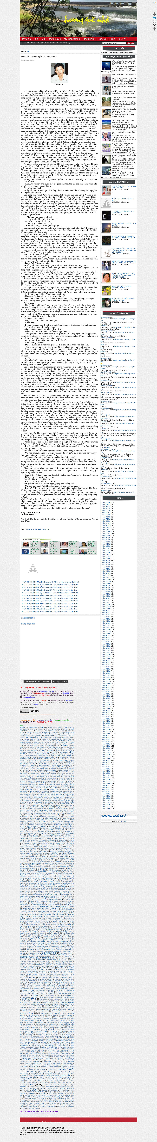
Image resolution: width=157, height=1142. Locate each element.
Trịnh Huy (28, 1063)
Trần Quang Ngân (49, 1045)
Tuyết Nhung (51, 1080)
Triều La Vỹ (65, 1060)
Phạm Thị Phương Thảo (47, 968)
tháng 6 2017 (106, 667)
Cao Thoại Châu (25, 740)
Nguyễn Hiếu (41, 888)
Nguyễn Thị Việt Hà (52, 933)
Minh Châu (25, 856)
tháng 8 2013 (106, 763)
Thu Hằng (53, 1015)
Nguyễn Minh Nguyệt (40, 899)
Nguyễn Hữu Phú (38, 893)
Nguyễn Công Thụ (58, 875)
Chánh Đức (64, 742)
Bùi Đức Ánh (36, 736)
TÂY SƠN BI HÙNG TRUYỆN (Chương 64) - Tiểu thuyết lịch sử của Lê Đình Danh (51, 598)
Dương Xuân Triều (25, 758)
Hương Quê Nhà (106, 331)
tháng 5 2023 (106, 542)
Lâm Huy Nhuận (32, 826)
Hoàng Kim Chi (24, 792)
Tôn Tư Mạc (49, 1026)
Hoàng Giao (23, 791)
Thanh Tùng (68, 1006)
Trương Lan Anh (26, 1075)
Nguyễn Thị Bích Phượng (43, 921)
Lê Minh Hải (49, 831)
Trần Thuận (64, 1053)
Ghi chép (64, 776)
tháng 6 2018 (106, 642)
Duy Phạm (61, 754)
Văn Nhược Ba (64, 1086)
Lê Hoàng (45, 830)
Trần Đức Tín (34, 1036)
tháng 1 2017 (106, 677)
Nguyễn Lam (68, 896)
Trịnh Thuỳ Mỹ (37, 1063)
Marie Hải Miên (27, 855)
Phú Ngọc (40, 980)
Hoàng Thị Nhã (67, 796)
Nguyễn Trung (62, 938)
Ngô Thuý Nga (59, 868)
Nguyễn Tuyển (34, 940)
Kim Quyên (30, 821)
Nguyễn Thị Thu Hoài (31, 931)
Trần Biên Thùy (53, 1033)
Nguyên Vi (64, 945)
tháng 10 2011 (106, 808)
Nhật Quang (67, 951)
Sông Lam (25, 992)
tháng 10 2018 (106, 633)
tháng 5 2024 (106, 521)
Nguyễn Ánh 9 (67, 871)
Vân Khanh (26, 1090)
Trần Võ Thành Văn (28, 1060)
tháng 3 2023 (106, 546)
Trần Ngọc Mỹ (44, 1042)
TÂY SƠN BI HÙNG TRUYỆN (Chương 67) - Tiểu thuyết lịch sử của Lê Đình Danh (51, 590)
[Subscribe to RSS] (78, 535)
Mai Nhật (22, 853)
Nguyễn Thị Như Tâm (64, 926)
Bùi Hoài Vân (49, 735)
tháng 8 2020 (106, 588)
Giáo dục (40, 778)
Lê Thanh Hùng (56, 835)
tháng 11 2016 (106, 681)
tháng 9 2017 (106, 661)
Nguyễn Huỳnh (67, 891)
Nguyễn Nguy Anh (46, 906)
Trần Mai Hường (38, 1040)
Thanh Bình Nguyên (67, 1002)
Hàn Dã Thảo (31, 783)
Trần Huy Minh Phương (37, 1037)
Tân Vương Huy (69, 997)
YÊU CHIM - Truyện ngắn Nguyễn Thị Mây (121, 287)
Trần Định (38, 1034)
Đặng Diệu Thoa (67, 763)
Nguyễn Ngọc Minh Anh (55, 904)
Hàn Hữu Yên (52, 783)
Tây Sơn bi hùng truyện (44, 1000)
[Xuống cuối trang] (154, 30)
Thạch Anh (56, 1000)
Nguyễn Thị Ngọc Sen (48, 926)
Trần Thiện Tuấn (40, 1053)
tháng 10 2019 (106, 608)
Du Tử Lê (31, 754)
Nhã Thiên (68, 949)
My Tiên (29, 861)
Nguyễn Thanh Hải (56, 916)
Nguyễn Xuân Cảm (57, 946)
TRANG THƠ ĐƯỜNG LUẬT (39, 1031)
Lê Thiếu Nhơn (59, 838)
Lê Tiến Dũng (41, 840)
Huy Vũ (25, 808)
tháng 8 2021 (106, 563)
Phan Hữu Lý (64, 972)
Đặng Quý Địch (56, 765)
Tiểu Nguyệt (28, 1022)
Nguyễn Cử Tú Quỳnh (35, 876)
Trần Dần (62, 1033)
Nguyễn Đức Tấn (25, 886)
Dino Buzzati (63, 752)
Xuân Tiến (71, 1106)
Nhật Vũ (30, 953)
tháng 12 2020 (106, 579)
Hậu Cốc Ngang (69, 784)
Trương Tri (68, 1077)
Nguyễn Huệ (63, 889)
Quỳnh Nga (57, 987)
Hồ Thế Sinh (44, 803)
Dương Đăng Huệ (30, 755)
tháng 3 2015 (106, 723)
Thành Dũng (26, 1004)
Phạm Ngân (39, 964)
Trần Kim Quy (40, 1039)
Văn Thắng (40, 1088)
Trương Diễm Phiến (61, 1072)
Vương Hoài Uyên (65, 1105)
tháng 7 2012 (106, 790)
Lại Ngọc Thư (59, 823)
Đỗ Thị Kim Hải (35, 775)
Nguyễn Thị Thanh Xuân (38, 930)
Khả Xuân (71, 816)
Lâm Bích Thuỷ (57, 824)
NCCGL (26, 863)
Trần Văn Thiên (49, 1058)
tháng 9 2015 (106, 711)
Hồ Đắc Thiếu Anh (58, 800)
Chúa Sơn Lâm (29, 748)
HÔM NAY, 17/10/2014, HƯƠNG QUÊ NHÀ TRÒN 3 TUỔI (122, 144)
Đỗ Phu (53, 773)
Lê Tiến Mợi (50, 840)
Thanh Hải (35, 1004)
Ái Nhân (22, 727)
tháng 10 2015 (106, 708)
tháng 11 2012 (106, 781)
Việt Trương (68, 1092)
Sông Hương (70, 990)
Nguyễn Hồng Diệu (51, 889)
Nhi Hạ (37, 953)
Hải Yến (69, 781)
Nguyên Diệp (48, 876)
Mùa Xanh (52, 860)
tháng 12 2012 (106, 779)
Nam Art (42, 861)
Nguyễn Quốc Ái (67, 911)
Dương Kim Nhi (66, 755)
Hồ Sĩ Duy (59, 802)
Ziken (37, 1108)
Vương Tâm (23, 1106)
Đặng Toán (44, 767)
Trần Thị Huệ (25, 1050)
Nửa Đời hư (68, 956)
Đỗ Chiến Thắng (64, 772)
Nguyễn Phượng (37, 909)
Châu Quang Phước (62, 744)
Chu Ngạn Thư (41, 747)
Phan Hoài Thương (30, 972)
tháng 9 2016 (106, 686)
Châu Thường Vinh (31, 745)
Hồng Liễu (69, 805)
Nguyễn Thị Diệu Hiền (32, 923)
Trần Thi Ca (58, 1048)
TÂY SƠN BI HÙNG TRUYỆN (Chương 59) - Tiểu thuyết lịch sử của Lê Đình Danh (51, 612)
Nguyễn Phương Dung (51, 909)
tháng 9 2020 (106, 586)
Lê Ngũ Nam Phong (45, 833)
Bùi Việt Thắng (64, 737)
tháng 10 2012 (106, 783)
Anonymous (105, 317)
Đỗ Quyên (61, 773)
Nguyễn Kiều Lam (66, 894)
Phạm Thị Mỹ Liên (30, 968)
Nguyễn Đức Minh (54, 883)
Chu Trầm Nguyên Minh (56, 747)
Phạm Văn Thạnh (33, 971)
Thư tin (38, 1020)
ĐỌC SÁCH (52, 772)
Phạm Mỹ (30, 964)
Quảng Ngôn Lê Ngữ (39, 985)
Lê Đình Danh (29, 529)
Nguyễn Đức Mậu (42, 883)
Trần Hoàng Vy (55, 1036)
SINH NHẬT (50, 990)
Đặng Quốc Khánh (43, 765)
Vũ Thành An (23, 1103)
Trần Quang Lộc (36, 1045)
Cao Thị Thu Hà (56, 739)
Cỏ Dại (39, 748)
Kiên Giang (31, 819)
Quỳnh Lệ (48, 987)
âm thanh (40, 729)
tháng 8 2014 (106, 738)
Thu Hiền (61, 1015)
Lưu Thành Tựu (43, 848)
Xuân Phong (51, 1106)
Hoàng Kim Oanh (35, 792)
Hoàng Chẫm (54, 789)
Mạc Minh (69, 850)
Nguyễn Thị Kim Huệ (58, 924)
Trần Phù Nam (49, 1044)
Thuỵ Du (65, 1017)
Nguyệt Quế (40, 949)
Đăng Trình (53, 767)
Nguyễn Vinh (30, 946)
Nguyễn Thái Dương (45, 914)
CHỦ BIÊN (63, 745)
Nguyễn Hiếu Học (53, 888)
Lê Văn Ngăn (54, 841)
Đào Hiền (69, 758)
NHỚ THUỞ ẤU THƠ (49, 953)
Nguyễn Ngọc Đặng (65, 903)
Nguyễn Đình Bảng (66, 880)
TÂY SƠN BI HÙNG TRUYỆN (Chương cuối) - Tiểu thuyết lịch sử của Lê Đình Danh (51, 582)
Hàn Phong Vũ (42, 784)
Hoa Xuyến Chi (37, 787)
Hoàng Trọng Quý (58, 797)
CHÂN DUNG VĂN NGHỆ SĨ (37, 744)
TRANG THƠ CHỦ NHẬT (45, 1029)
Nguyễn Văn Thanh (66, 943)
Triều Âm (48, 1060)
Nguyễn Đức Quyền (65, 885)
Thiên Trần (26, 1011)
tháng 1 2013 (106, 777)
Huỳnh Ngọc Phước (45, 810)
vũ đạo (29, 1100)
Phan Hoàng (42, 972)
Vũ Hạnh (51, 1101)
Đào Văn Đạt (29, 764)
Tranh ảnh (54, 1031)
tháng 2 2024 (106, 527)
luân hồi (51, 845)
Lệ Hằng (24, 830)
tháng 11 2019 (106, 606)
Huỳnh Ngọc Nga (31, 810)
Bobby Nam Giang (42, 734)
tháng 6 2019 (106, 617)
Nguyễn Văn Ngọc (52, 943)
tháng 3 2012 (106, 798)
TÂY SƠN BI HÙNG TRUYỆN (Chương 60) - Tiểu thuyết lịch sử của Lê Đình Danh (51, 609)
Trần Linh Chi (61, 1039)
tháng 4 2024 (106, 523)
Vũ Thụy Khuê (52, 1103)
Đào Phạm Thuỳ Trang (59, 760)
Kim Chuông (57, 819)
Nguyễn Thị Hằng (59, 923)
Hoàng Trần (105, 392)
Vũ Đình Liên (48, 1100)
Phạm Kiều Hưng (67, 961)
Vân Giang (70, 1088)
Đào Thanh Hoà (44, 762)
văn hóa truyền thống (59, 1085)
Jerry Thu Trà (33, 816)
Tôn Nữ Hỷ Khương (28, 1026)
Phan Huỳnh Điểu (53, 972)
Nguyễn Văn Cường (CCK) (36, 941)
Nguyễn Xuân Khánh (32, 948)
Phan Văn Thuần (66, 977)
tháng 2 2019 (106, 625)
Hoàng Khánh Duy (57, 791)
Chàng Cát (55, 742)
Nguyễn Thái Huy (59, 914)
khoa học (39, 818)
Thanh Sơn (29, 1006)
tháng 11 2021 (106, 556)
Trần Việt (59, 1058)
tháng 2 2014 (106, 750)
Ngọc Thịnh (42, 865)
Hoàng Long (55, 792)
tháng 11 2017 (106, 656)
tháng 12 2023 (106, 531)
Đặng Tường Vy (63, 767)
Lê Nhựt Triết (59, 833)
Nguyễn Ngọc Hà (25, 904)
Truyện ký (51, 1069)
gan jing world (55, 776)
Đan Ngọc (54, 758)
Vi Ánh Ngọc (53, 1090)
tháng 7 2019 (106, 615)
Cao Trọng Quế (47, 740)
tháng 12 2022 (106, 552)
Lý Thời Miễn (44, 850)
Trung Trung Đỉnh (55, 1066)
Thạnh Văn (32, 1007)
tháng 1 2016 (106, 702)
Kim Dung (66, 819)
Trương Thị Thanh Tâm (28, 1077)
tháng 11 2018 (106, 631)
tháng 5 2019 (106, 619)
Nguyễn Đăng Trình (52, 880)
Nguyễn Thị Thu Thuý (47, 931)
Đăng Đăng (23, 765)
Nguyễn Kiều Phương (26, 896)
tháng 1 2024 (106, 529)
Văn (27, 51)
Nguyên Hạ (62, 886)
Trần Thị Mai (50, 1050)
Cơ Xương (65, 748)
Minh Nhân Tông (44, 858)
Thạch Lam (27, 1002)
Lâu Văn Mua (62, 826)
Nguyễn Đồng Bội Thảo (57, 881)
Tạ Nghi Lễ (42, 993)
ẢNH (41, 727)
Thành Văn (23, 1007)
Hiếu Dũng (32, 786)
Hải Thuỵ (62, 781)
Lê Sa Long (45, 835)
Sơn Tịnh (43, 992)
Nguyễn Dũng (59, 876)
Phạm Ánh (39, 960)
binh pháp (24, 734)
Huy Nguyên (60, 807)
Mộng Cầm (34, 860)
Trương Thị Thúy (45, 1077)
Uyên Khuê (45, 1082)
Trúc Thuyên (34, 1066)
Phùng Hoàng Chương (46, 982)
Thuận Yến (40, 1017)
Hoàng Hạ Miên (34, 791)
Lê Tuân (27, 841)
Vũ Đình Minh (58, 1100)
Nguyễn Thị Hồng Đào (30, 924)
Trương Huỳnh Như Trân (66, 1073)
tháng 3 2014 (106, 748)
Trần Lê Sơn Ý (50, 1039)
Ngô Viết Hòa (23, 871)
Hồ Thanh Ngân (69, 802)
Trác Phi (43, 1027)
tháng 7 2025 (106, 504)
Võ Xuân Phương (64, 1098)
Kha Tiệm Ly (61, 816)
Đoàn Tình (23, 772)
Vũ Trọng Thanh (33, 1105)
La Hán (32, 823)
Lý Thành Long (34, 850)
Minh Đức (104, 326)
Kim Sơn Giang (41, 821)
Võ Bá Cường (52, 1093)
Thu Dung (45, 1015)
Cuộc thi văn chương (32, 750)
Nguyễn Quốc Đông (38, 913)
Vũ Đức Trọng (36, 1101)
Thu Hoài (69, 1015)
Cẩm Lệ (36, 742)
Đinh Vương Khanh (36, 770)
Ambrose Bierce (33, 727)
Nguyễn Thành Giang (39, 916)
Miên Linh (71, 855)
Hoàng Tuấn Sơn (31, 799)
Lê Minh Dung (40, 831)
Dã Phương (23, 752)
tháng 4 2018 (106, 646)
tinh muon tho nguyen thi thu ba (124, 382)
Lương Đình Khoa (54, 846)
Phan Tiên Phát (63, 976)
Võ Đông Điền (59, 1095)
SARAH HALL (41, 990)
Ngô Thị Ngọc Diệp (45, 868)
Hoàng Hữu (45, 791)
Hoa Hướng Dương (44, 786)
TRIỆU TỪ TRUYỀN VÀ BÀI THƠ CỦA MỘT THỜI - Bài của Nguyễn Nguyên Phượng (124, 275)
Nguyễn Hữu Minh (25, 893)
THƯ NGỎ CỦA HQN (27, 1020)
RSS (153, 2)
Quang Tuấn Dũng (62, 985)
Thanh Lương (54, 1004)
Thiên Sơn (46, 1009)
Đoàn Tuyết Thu (32, 772)
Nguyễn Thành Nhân (63, 918)
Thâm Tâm (60, 1007)
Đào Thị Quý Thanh (58, 762)
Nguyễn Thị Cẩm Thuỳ (59, 921)
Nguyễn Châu (35, 875)
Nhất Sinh (22, 953)
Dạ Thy (39, 752)
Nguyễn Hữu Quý (51, 893)
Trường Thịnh (57, 1077)
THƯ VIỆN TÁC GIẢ (52, 1020)
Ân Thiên (48, 729)
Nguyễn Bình (51, 873)
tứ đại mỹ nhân (69, 1080)
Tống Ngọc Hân (60, 1026)
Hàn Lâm (61, 783)
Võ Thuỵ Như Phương (28, 1098)
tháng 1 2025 (106, 511)
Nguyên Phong (67, 908)
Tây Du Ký (32, 1000)
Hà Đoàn (61, 778)
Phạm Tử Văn (58, 969)
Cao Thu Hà (36, 740)
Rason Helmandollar (25, 988)
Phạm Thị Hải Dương (59, 966)
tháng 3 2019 (106, 623)
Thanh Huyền (44, 1004)
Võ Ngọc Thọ (37, 1097)
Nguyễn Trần (23, 938)
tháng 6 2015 (106, 717)
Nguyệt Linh (30, 949)
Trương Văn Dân (25, 1079)
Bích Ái (69, 730)
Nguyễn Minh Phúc (55, 900)
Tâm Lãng (34, 997)
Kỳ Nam (67, 821)
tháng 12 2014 (106, 729)
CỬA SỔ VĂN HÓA (46, 750)
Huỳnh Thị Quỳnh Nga (34, 811)
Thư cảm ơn (62, 1018)
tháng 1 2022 (106, 554)
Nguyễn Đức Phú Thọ (47, 885)
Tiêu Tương (50, 1022)
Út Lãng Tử (36, 1082)
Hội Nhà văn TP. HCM (47, 805)
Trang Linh (51, 1027)
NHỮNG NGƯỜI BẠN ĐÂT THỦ (60, 954)
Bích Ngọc (30, 732)
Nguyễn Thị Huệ (45, 924)
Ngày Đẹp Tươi (49, 863)
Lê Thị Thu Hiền (36, 838)
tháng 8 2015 (106, 713)
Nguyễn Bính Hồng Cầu (65, 873)
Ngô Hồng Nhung (41, 866)
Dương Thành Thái (51, 757)
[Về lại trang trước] (154, 19)
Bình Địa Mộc (46, 732)
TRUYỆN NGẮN (40, 529)
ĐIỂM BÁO (54, 768)
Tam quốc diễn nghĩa (64, 993)
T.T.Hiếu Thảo (30, 994)
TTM (49, 1079)
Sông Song (34, 992)
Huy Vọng (71, 807)
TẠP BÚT (35, 995)
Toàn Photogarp (106, 483)
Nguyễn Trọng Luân (50, 938)
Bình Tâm (32, 734)
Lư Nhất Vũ (68, 845)
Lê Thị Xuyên (48, 838)
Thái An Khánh (46, 1002)
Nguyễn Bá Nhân (25, 873)
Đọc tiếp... (107, 447)
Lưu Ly (22, 848)
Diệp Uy (55, 752)
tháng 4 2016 (106, 696)
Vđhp (102, 344)
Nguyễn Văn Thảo (38, 945)
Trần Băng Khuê (41, 1033)
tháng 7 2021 (106, 565)
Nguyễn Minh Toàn (46, 901)
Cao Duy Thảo (35, 739)
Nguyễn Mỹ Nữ (66, 901)
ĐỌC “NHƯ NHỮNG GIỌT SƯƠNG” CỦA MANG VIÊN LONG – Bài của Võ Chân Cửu (124, 250)
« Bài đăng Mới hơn (32, 682)
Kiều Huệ (49, 819)
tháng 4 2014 (106, 746)
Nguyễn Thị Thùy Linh (64, 931)
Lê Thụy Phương (30, 840)
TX (30, 1082)
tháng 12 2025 (106, 502)
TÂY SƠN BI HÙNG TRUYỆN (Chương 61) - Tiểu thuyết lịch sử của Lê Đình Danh (51, 606)
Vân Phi (35, 1090)
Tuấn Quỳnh (67, 1079)
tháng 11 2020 (106, 581)
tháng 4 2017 (106, 671)
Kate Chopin (52, 816)
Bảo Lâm (45, 730)
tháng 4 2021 (106, 571)
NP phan (59, 956)
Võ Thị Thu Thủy (69, 1097)
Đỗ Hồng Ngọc (34, 773)
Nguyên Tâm (60, 913)
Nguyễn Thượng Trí (50, 936)
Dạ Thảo (31, 752)
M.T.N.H (52, 850)
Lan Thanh (39, 824)
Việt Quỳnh (50, 1092)
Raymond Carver (38, 988)
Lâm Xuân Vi (52, 826)
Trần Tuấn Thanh (57, 1056)
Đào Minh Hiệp (45, 760)
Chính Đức (50, 745)
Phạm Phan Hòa (63, 964)
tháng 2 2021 (106, 575)
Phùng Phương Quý (61, 982)
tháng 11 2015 (106, 706)
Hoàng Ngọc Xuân (56, 794)
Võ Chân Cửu (62, 1093)
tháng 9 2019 (106, 611)
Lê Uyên (34, 841)
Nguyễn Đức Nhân (31, 885)
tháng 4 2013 (106, 771)
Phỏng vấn (32, 980)
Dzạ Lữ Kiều (36, 758)
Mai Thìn (47, 853)
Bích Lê (22, 732)
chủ (56, 745)
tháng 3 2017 (106, 673)
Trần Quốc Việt (32, 1047)
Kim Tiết (52, 821)
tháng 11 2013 (106, 756)
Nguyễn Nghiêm (36, 903)
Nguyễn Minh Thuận (32, 901)
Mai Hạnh (53, 851)
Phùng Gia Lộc (67, 980)
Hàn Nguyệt (32, 784)
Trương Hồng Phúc (50, 1073)
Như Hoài (63, 953)
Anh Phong (68, 727)
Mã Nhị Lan (61, 850)
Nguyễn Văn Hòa (25, 943)
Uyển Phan (61, 1082)
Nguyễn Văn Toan (53, 945)
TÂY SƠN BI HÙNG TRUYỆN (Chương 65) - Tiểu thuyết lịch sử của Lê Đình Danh (51, 595)
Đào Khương (35, 760)
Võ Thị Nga (57, 1097)
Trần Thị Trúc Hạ (61, 1052)
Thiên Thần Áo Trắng (58, 1009)
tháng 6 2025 (106, 506)
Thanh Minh (63, 1004)
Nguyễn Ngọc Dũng (50, 903)
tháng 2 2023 (106, 548)
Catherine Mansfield (25, 742)
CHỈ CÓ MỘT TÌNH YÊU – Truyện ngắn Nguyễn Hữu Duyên (123, 121)
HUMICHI (51, 807)
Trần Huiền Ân (24, 1037)
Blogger (123, 821)
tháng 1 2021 (106, 577)
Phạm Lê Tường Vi (33, 963)
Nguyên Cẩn (24, 875)
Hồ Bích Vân (47, 800)
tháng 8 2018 (106, 638)
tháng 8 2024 (106, 517)
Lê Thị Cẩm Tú (33, 836)
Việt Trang (59, 1092)
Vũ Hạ (44, 1101)
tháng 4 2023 (106, 544)
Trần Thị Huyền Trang (38, 1050)
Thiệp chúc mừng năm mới (40, 1011)
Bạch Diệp (57, 729)
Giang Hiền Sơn (30, 778)
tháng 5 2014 (106, 744)
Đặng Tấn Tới (68, 765)
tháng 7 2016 (106, 690)
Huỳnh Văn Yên (28, 813)
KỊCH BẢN (23, 819)
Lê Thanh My (69, 835)
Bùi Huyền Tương (61, 735)
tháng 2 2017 (106, 675)
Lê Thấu (24, 836)
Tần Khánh (58, 997)
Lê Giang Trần (69, 828)
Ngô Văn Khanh (66, 870)
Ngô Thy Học (30, 870)
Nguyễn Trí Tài (35, 938)
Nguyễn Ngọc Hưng (39, 904)
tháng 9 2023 (106, 538)
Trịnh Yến (22, 1065)
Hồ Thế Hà (25, 803)
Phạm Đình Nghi (33, 961)
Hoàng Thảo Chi (42, 796)
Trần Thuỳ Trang (33, 1055)
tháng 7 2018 (106, 640)
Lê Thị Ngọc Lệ (65, 836)
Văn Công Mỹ (47, 1085)
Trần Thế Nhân (34, 1048)
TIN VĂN (66, 1022)
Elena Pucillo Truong (42, 776)
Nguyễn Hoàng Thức (37, 889)
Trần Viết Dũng (69, 1058)
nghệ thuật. (59, 863)
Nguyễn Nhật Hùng (28, 908)
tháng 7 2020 (106, 590)
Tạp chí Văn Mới (49, 995)
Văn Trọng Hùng (52, 1088)
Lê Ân (70, 826)
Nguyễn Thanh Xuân (41, 919)
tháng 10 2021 (106, 558)
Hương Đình (60, 813)
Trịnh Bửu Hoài (47, 1061)
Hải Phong (46, 781)
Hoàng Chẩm (42, 789)
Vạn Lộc (69, 1082)
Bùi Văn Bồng (53, 737)
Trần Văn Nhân (38, 1058)
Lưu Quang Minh (31, 848)
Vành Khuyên (24, 1085)
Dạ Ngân (57, 750)
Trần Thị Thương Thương (46, 1052)
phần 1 (30, 979)
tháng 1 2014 (106, 752)
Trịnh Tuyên (46, 1063)
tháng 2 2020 (106, 600)
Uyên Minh (53, 1082)
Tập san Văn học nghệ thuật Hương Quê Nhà (53, 999)
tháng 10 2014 (106, 733)
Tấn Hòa (50, 997)
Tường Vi (24, 1082)
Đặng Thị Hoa (24, 767)
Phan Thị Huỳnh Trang (49, 976)
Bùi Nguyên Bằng (32, 737)
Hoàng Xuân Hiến (66, 799)
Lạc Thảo (50, 823)
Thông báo (23, 1013)
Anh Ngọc (50, 727)
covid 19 (46, 748)
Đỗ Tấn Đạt (25, 775)
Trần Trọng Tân (24, 1056)
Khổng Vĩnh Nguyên (66, 818)
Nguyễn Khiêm (37, 894)
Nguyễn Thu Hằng (32, 935)
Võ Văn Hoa (42, 1098)
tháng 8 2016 (106, 688)
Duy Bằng (52, 754)
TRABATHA (35, 1027)
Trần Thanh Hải (64, 1047)
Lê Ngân (67, 831)
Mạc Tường (33, 851)
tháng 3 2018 (106, 648)
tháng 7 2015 (106, 715)
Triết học (41, 1060)
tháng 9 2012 (106, 785)
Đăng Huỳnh (32, 765)
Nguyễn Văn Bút (61, 940)
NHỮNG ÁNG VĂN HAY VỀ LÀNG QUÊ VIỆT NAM (47, 953)
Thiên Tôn (70, 1009)
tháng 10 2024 (106, 515)
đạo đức (61, 758)
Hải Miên (37, 781)
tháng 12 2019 (106, 604)
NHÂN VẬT (40, 951)
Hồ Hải (68, 800)
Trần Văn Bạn (26, 1058)
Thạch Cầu (64, 1000)
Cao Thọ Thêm (67, 739)
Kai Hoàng (43, 816)
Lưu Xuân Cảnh (65, 848)
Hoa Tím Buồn (63, 786)
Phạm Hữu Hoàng (53, 961)
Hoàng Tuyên (42, 799)
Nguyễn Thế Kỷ (67, 919)
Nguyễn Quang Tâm (28, 911)
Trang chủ (46, 682)
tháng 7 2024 (106, 519)
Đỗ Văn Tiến (55, 775)
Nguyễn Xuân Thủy (60, 948)
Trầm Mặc (63, 1031)
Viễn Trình (40, 1092)
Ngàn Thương (36, 863)
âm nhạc (32, 729)
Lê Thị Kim (56, 836)
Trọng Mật (30, 1065)
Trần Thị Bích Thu (47, 1048)
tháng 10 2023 (106, 536)
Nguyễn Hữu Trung (25, 894)
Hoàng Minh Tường (30, 794)
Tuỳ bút (32, 1080)
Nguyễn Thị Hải (46, 923)
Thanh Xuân (41, 1007)
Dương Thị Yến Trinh (66, 757)
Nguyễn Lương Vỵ (25, 898)
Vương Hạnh (54, 1105)
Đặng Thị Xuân (34, 767)
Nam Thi (57, 861)
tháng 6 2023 (106, 540)
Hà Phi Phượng (46, 779)
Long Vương (43, 845)
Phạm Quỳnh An (34, 966)
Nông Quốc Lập (49, 956)
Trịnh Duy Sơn (61, 1061)
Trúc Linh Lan (64, 1065)
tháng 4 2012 (106, 796)
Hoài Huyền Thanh (50, 788)
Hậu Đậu (24, 786)
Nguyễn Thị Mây (106, 372)
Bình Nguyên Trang (68, 732)
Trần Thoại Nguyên (52, 1053)
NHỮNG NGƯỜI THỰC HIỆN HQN (31, 956)
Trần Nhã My (70, 1042)
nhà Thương (23, 951)
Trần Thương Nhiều (53, 1055)
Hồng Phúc (23, 807)
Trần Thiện (29, 1053)
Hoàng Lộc (64, 792)
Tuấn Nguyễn (57, 1079)
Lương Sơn (66, 846)
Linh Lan (44, 843)
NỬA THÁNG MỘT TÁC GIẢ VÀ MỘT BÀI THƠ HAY (37, 958)
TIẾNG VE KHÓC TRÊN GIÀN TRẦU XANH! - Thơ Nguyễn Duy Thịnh (124, 262)
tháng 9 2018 (106, 636)
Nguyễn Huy (29, 891)
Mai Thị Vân (38, 853)
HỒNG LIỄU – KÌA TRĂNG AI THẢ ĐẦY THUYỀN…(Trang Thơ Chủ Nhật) (123, 63)
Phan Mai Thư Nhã (31, 974)
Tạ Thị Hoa (51, 993)
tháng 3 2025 (106, 509)
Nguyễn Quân (55, 911)
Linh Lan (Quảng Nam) (56, 843)
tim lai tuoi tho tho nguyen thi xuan (124, 327)
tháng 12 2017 (106, 654)
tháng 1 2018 (106, 652)
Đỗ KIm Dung (45, 773)
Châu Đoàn (50, 744)
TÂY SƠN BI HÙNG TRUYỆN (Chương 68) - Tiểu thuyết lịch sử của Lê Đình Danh (51, 587)
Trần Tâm (42, 1047)
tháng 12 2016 (106, 679)
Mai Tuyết (55, 853)
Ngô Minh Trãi (64, 866)
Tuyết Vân (60, 1080)
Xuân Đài (42, 1106)
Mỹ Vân (36, 861)
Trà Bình (26, 1027)
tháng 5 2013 (106, 769)
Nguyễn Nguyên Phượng (65, 906)
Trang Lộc (59, 1027)
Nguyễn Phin (55, 908)
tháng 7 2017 (106, 665)
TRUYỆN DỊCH (40, 1069)
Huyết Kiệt (32, 808)
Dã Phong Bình (67, 750)
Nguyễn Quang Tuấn (42, 911)
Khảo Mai (32, 818)
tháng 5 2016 (106, 694)
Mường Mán (65, 860)
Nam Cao (49, 861)
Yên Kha (30, 1108)
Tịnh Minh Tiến (30, 1024)
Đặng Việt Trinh (30, 768)
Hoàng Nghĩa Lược (43, 794)
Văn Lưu (32, 1086)
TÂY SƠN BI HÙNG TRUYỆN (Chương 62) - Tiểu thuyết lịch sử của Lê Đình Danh (51, 603)
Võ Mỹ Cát (28, 1097)
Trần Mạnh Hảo (50, 1040)
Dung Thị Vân (41, 754)
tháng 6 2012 (106, 792)
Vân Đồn (62, 1088)
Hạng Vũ (59, 784)
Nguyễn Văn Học (38, 943)
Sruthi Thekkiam (61, 992)
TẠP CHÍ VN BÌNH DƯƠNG (65, 995)
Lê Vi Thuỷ (63, 841)
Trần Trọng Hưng (67, 1055)
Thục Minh (49, 1017)
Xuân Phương (61, 1106)
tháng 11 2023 (106, 533)
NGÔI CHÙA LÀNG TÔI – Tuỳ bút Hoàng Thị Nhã (123, 299)
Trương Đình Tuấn (36, 1073)
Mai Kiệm (60, 851)
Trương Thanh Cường (52, 1075)
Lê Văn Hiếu (43, 841)
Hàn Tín (52, 784)
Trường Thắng (66, 1075)
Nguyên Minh (37, 898)
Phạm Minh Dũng (46, 963)
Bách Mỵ (65, 729)
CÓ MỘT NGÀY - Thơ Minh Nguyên (124, 109)
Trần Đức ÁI (68, 1034)
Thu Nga (22, 1017)
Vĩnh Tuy (104, 470)
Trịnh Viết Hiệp (67, 1063)
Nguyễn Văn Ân (47, 940)
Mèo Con (44, 855)
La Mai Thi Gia (41, 823)
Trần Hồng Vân (66, 1036)
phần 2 (37, 979)
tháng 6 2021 (106, 567)
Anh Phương (23, 729)
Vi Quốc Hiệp (64, 1090)
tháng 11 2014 (106, 731)
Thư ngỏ (71, 1018)
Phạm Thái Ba (45, 966)
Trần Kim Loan (29, 1039)
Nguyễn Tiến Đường (64, 936)
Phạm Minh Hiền (59, 963)
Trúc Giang (47, 1065)
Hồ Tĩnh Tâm (53, 803)
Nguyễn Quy (50, 913)
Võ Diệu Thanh (40, 1095)
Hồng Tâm (32, 807)
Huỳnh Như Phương (62, 810)
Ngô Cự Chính (64, 865)
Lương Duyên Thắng (40, 846)
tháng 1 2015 (106, 727)
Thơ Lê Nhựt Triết (46, 1013)
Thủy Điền (46, 1018)
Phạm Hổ (43, 961)
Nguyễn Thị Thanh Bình (43, 928)
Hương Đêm (51, 813)
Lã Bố (26, 823)
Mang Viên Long (68, 853)
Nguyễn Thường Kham (33, 936)
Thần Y (67, 1007)
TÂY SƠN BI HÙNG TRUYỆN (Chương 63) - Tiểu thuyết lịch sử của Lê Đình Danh (51, 601)
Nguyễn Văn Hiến (52, 941)
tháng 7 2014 (106, 740)
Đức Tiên (30, 776)
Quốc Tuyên (29, 987)
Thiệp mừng (67, 1011)
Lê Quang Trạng (32, 835)
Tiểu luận (63, 1020)
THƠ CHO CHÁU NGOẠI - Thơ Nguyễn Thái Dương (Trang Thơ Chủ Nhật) (123, 168)
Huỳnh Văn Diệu (60, 811)
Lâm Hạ (22, 826)
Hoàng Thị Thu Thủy (25, 797)
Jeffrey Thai (23, 816)
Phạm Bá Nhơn (63, 959)
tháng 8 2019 (106, 613)
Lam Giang (68, 823)
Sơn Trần (51, 992)
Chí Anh (42, 745)
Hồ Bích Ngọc (36, 800)
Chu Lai (32, 747)
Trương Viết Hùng (40, 1079)
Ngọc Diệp (31, 865)
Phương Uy (61, 984)
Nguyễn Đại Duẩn (61, 878)
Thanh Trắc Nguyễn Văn (52, 1006)
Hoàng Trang (37, 797)
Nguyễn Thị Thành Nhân (60, 928)
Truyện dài (29, 1069)
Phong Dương (67, 979)
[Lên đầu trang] (154, 15)
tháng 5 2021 (106, 569)
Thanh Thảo (38, 1006)
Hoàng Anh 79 (29, 789)
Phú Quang (49, 980)
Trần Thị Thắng (32, 1052)
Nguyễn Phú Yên (25, 909)
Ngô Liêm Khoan (53, 866)
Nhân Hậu (32, 951)
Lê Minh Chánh (29, 831)
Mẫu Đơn (37, 855)
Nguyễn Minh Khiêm (25, 899)
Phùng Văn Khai (30, 984)
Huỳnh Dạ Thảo (41, 808)
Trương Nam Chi (38, 1075)
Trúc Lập (55, 1065)
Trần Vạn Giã (70, 1056)
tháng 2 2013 (106, 775)
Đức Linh (22, 776)
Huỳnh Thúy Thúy (48, 811)
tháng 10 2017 (106, 658)
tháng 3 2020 (106, 598)
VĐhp (103, 351)
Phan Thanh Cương (34, 976)
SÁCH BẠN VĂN (28, 990)
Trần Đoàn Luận (58, 1034)
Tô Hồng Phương (41, 1024)
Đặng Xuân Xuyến (42, 768)
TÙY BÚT (40, 1081)
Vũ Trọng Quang (64, 1103)
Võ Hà (68, 1095)
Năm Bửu (66, 861)
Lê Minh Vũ (58, 831)
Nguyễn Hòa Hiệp (66, 888)
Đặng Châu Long (54, 763)
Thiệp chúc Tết (56, 1011)
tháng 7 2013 (106, 765)
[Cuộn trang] (154, 26)
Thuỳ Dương (27, 1018)
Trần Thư (43, 1055)
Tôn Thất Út (40, 1026)
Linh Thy (24, 845)
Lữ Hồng (59, 845)
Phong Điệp (23, 980)
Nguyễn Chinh (46, 875)
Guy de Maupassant (50, 778)
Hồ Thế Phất (34, 803)
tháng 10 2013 (106, 758)
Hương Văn (27, 815)
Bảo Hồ (38, 730)
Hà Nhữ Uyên (36, 779)
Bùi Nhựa (44, 737)
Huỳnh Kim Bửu (63, 808)
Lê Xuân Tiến (26, 843)
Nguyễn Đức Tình (38, 886)
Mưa (58, 860)
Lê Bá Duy (23, 828)
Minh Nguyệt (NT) (32, 858)
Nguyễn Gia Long (51, 886)
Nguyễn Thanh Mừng (33, 918)
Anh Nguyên (58, 727)
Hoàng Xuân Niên (25, 800)
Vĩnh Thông (31, 1093)
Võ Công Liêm (29, 1095)
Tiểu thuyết (39, 1022)
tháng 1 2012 (106, 802)
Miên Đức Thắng (61, 855)
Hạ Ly (68, 778)
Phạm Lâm (23, 963)
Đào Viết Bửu (42, 763)
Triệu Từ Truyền (33, 1061)
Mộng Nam (43, 860)
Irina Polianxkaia (47, 815)
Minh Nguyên (53, 856)
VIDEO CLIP (30, 1092)
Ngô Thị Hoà (34, 868)
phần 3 (44, 979)
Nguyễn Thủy (44, 935)
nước (59, 958)
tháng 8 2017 (106, 663)
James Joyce (68, 815)
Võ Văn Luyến (52, 1098)
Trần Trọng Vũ (35, 1056)
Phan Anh (50, 971)
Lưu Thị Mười (55, 848)
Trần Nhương (38, 1044)
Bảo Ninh (53, 730)
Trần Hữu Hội (60, 1037)
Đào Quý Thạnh (33, 762)
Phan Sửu (65, 974)
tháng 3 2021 (106, 573)
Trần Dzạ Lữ (29, 1034)
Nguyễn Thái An (31, 914)
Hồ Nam (29, 802)
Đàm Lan (45, 758)
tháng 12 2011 (106, 804)
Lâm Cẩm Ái (68, 824)
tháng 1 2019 (106, 627)
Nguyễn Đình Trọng (25, 881)
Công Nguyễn (56, 748)
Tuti (27, 1080)
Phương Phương (50, 984)
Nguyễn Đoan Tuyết (40, 881)
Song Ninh (60, 990)
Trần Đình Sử (47, 1034)
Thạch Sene (36, 1002)
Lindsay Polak (36, 843)
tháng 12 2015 (106, 704)
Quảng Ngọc (27, 985)
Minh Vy (53, 858)
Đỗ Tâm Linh (70, 773)
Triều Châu (56, 1060)
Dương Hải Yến (43, 755)
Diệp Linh (46, 752)
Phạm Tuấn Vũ (44, 969)
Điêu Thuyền (62, 768)
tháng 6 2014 (106, 742)
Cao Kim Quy (45, 739)
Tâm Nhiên (42, 997)
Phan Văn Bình (42, 977)
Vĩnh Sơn (22, 1093)
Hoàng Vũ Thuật (54, 799)
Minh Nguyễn (64, 856)
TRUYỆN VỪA (31, 1072)
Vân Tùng (44, 1090)
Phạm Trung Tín (31, 969)
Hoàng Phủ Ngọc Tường (28, 796)
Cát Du (69, 740)
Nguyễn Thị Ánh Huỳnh (26, 921)
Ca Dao (27, 739)
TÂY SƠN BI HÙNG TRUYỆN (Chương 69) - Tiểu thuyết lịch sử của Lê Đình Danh (51, 585)
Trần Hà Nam (44, 1036)
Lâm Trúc (42, 826)
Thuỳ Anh (57, 1017)
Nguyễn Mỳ (57, 901)
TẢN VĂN (23, 995)
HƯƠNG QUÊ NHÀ (113, 815)
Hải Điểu (30, 781)
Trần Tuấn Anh (45, 1056)
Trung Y (64, 1066)
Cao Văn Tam (59, 740)
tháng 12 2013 (106, 754)
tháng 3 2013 (106, 773)
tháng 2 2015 (106, 725)
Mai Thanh (30, 853)
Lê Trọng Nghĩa (61, 840)
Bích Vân (37, 732)
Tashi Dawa (25, 997)
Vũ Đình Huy (37, 1100)
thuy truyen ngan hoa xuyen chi (124, 492)
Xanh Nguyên (33, 1106)
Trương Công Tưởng (45, 1072)
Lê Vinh (71, 841)
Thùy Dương (37, 1018)
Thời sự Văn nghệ (33, 1015)
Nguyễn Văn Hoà (66, 941)
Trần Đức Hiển (24, 1036)
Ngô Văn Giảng (53, 870)
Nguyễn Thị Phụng (26, 928)
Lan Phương (30, 824)
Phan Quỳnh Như (55, 974)
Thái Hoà (55, 1002)
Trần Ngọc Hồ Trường (31, 1042)
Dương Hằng (55, 755)
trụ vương (38, 1065)
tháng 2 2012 (106, 800)
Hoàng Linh (45, 792)
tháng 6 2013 (106, 767)
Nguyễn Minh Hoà (66, 898)
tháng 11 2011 (106, 806)
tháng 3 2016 (106, 698)
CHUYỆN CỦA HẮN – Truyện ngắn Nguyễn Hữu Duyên (124, 156)
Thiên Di (37, 1009)
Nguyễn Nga (23, 903)
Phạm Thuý (60, 968)
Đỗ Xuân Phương (66, 775)
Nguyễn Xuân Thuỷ (46, 948)
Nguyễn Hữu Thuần (65, 893)
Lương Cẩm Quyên (25, 846)
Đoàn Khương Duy (50, 770)
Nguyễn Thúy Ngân (57, 935)
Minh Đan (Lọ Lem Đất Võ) (38, 856)
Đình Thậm (25, 770)
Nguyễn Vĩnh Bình (42, 946)
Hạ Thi (56, 779)
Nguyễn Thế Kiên (55, 919)
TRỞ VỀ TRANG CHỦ (28, 1117)
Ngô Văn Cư (40, 870)
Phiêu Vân (58, 979)
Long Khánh (33, 845)
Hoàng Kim (68, 791)
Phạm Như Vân (50, 964)
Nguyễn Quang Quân (67, 909)
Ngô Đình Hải (29, 866)
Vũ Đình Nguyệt (69, 1100)
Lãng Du (47, 824)
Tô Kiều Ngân (52, 1024)
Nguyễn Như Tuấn (42, 908)
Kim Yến (60, 821)
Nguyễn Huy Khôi (54, 891)
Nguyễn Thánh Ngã (48, 918)
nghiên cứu (68, 863)
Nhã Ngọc (60, 949)
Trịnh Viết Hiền (57, 1063)
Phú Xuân (58, 980)
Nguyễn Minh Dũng (50, 898)
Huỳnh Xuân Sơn (40, 813)
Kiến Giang (39, 819)
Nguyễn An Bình (41, 872)
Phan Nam (43, 974)
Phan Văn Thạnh (54, 977)
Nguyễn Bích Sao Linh (38, 873)
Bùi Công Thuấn (64, 734)
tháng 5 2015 (106, 719)
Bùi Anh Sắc (54, 734)
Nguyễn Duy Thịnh (47, 878)
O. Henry (66, 958)
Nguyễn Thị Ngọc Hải (33, 926)
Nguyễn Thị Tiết (24, 933)
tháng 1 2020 (106, 602)
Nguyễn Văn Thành (25, 945)
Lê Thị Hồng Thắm (45, 836)
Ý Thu (24, 1108)
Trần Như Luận (26, 1044)
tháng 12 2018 (106, 629)
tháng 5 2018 (106, 644)
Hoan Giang (63, 787)
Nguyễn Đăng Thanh (35, 880)
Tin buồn (58, 1022)
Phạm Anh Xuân (51, 959)
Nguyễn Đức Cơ (30, 883)
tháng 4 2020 (106, 596)
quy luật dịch (39, 987)
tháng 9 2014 (106, 736)
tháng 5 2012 (106, 794)
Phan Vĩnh (23, 979)
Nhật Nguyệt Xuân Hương (53, 951)
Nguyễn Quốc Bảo (25, 913)
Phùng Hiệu (33, 982)
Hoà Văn (27, 787)
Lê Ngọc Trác (32, 833)
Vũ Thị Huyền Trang (37, 1103)
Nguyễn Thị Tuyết (37, 933)
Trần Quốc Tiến (63, 1045)
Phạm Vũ (42, 971)
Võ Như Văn (47, 1097)
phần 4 (50, 979)
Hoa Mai (54, 786)
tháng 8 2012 (106, 788)
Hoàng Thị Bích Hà (54, 796)
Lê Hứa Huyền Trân (57, 830)
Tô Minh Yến (69, 1024)
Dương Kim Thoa (24, 757)
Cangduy (104, 422)
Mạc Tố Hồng (23, 851)
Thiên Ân (30, 1009)
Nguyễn (32, 871)
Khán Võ (24, 818)
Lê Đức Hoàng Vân (46, 828)
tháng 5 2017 (106, 669)
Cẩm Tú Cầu (45, 742)
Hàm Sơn (22, 783)
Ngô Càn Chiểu (53, 865)
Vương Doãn (44, 1105)
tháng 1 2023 (106, 550)
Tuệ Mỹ (22, 1080)
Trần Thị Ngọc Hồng (62, 1050)
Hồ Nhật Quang (48, 802)
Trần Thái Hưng (52, 1047)
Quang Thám (51, 985)
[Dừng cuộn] (154, 23)
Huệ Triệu (42, 807)
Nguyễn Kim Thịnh (56, 896)
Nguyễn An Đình (56, 871)
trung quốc (44, 1066)
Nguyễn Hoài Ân (24, 889)
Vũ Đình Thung (25, 1101)
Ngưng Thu (50, 950)
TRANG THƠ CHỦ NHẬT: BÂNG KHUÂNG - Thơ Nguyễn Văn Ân (123, 237)
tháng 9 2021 (106, 561)
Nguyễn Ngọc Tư (31, 906)
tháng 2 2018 (106, 650)
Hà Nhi (28, 779)
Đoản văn (43, 772)
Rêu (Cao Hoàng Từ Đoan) (65, 988)
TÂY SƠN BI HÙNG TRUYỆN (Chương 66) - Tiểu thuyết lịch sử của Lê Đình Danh (51, 593)
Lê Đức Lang (58, 828)
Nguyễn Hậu (31, 888)
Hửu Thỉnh (37, 815)
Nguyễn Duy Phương (33, 878)
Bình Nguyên (56, 732)
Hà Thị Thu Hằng (65, 779)
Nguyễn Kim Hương (42, 896)
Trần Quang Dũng (62, 1044)
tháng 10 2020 (106, 583)
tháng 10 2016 (106, 683)
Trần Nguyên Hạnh (58, 1042)
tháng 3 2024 (106, 525)
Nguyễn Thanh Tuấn (26, 919)
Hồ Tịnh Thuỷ (64, 804)
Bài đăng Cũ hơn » (60, 682)
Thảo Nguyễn (51, 1007)
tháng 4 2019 (106, 621)
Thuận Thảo (30, 1017)
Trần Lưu (28, 1040)
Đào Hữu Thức (24, 760)
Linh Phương (70, 843)
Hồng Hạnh (59, 805)
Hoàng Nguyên (69, 794)
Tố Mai (61, 1024)
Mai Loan (68, 851)
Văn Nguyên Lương (52, 1086)
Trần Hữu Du (50, 1037)
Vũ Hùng (58, 1101)
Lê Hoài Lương (34, 830)
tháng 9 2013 (106, 760)
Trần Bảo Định (29, 1033)
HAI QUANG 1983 (107, 449)
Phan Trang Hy (30, 977)
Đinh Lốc (71, 768)
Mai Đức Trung (43, 851)
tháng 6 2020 (106, 592)
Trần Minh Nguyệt (62, 1040)
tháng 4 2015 (106, 721)
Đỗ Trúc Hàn (45, 775)
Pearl (31, 959)
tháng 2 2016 (106, 700)
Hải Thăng (54, 781)
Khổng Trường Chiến (51, 818)
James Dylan (58, 815)
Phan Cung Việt (60, 971)
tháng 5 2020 (106, 594)
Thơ (31, 1013)
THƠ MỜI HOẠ (59, 1013)
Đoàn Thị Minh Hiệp (65, 770)
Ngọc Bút (22, 865)
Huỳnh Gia (52, 808)
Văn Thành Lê (30, 1088)
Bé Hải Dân (61, 730)
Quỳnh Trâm (68, 987)
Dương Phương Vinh (38, 757)
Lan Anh (22, 824)
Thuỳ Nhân (54, 1018)
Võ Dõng (50, 1095)
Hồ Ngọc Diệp (38, 802)
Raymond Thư (50, 988)
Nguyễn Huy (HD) (41, 891)
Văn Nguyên (40, 1086)
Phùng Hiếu (23, 982)
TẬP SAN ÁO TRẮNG (29, 999)
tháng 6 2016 (106, 692)
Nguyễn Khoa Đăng (51, 894)
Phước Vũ (40, 984)
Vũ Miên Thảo (67, 1101)
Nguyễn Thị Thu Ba (54, 930)
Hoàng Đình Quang (66, 789)
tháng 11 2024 (106, 513)
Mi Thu (52, 855)
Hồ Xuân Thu (35, 805)
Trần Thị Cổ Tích (69, 1048)
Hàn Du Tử (41, 783)
